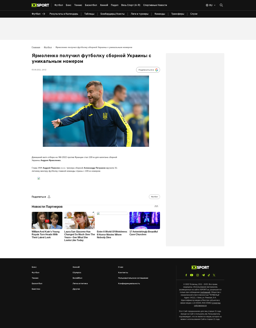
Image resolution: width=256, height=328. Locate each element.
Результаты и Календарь (64, 14)
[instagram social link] (197, 275)
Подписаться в (146, 70)
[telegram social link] (203, 275)
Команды (160, 14)
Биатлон (36, 289)
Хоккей (76, 267)
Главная (36, 47)
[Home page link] (41, 5)
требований (205, 292)
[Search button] (221, 5)
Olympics (77, 272)
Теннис (35, 278)
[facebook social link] (186, 275)
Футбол (48, 47)
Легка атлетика (80, 283)
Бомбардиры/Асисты (113, 14)
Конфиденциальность (129, 283)
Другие (76, 289)
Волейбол (77, 278)
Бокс (34, 267)
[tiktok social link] (209, 275)
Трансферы (177, 14)
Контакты (123, 272)
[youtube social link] (191, 275)
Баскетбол (37, 283)
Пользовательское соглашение (133, 278)
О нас (120, 267)
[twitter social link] (214, 275)
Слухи (193, 14)
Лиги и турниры (139, 14)
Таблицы (89, 14)
